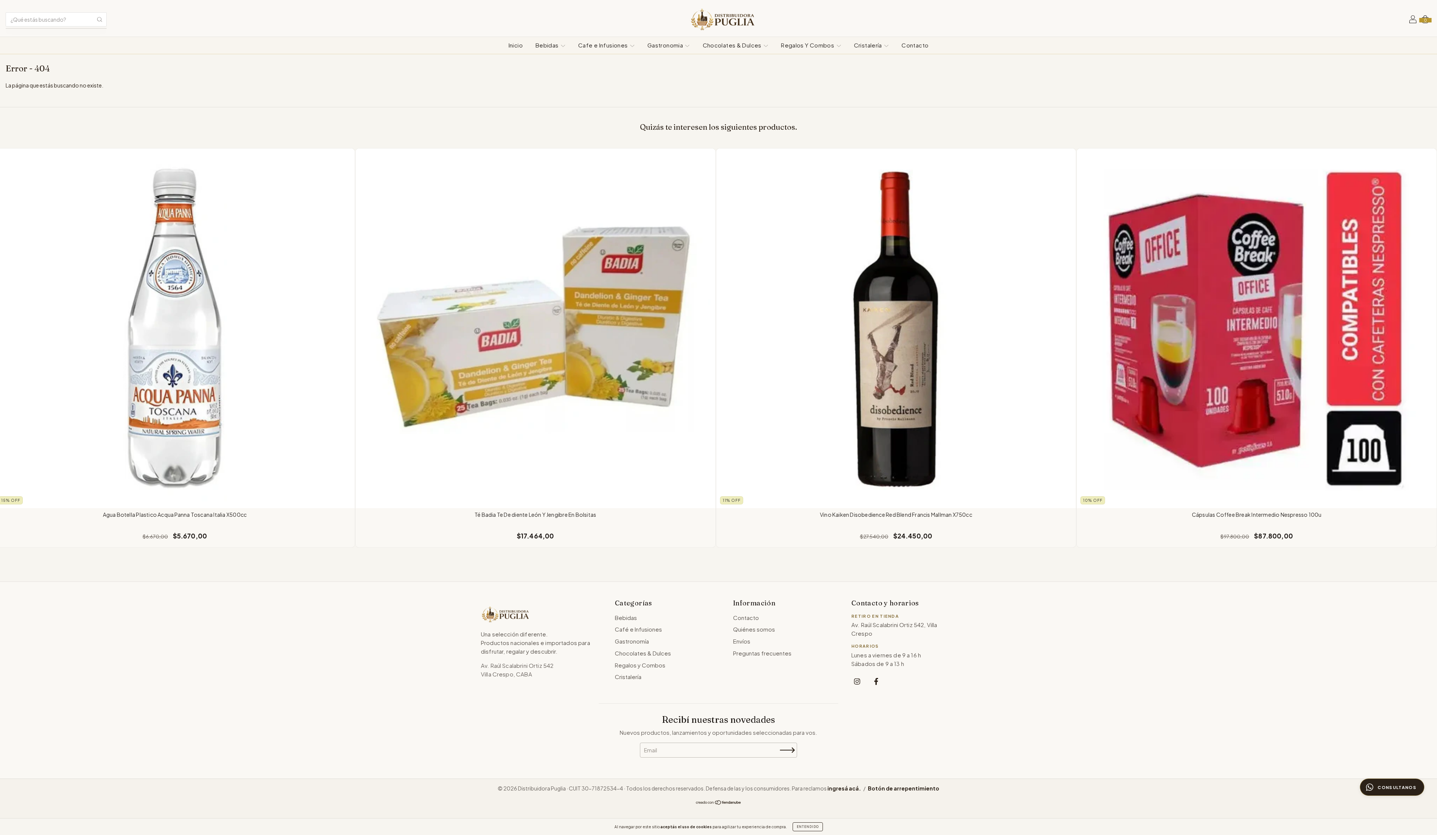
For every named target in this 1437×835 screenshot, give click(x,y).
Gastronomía (632, 641)
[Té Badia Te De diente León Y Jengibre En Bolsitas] (536, 328)
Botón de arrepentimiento (903, 788)
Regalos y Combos (640, 665)
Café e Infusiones (638, 629)
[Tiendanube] (718, 802)
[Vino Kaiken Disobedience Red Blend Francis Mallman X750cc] (896, 328)
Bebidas (548, 45)
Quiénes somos (754, 629)
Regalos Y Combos (808, 45)
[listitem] (857, 681)
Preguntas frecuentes (762, 653)
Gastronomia (665, 45)
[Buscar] (99, 19)
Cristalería (869, 45)
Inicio (516, 45)
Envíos (741, 641)
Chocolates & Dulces (733, 45)
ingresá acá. (844, 788)
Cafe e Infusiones (603, 45)
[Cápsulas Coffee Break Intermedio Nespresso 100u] (1257, 328)
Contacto (914, 45)
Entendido (808, 827)
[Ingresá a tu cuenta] (1413, 20)
